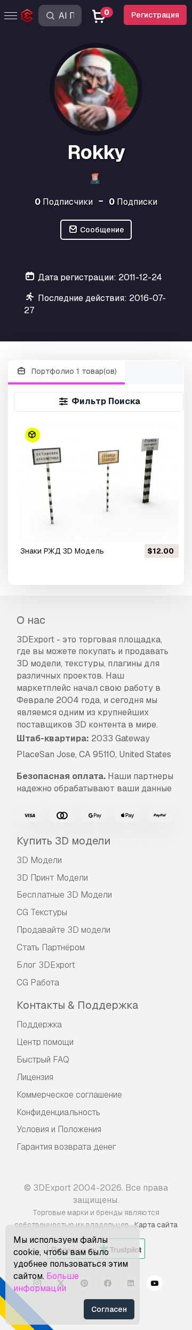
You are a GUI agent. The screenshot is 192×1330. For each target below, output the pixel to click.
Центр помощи (45, 1042)
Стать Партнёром (51, 947)
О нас (31, 620)
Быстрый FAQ (43, 1059)
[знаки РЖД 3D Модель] (99, 482)
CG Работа (38, 982)
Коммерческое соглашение (69, 1094)
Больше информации (46, 1282)
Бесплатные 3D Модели (64, 894)
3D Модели (39, 860)
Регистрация (155, 15)
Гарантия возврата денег (66, 1146)
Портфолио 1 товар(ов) (73, 371)
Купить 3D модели (63, 841)
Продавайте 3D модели (63, 929)
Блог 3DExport (46, 965)
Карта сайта (156, 1224)
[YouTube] (154, 1284)
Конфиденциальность (58, 1112)
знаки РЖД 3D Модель (62, 551)
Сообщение (101, 230)
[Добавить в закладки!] (163, 527)
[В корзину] (141, 527)
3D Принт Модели (52, 877)
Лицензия (35, 1077)
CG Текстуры (42, 912)
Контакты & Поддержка (77, 1005)
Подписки (133, 201)
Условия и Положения (59, 1129)
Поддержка (39, 1024)
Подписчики (64, 201)
